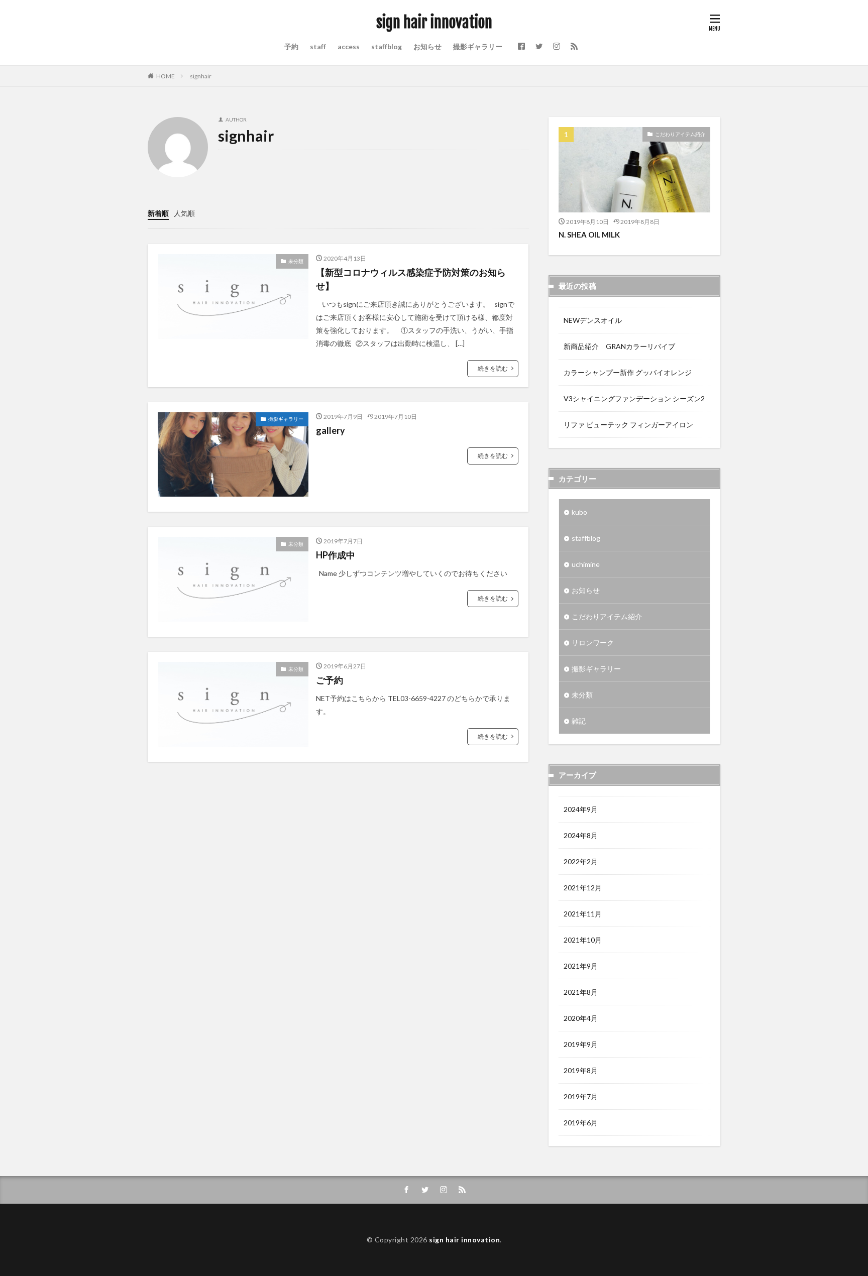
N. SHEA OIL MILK (589, 234)
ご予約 (329, 679)
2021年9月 (581, 966)
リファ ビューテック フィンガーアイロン (628, 424)
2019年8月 (581, 1070)
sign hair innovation (434, 22)
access (349, 46)
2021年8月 (581, 992)
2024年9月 (581, 809)
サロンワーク (593, 642)
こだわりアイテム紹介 (680, 134)
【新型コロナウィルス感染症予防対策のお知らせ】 (411, 279)
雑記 (579, 721)
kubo (579, 512)
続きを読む (493, 368)
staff (318, 46)
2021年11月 (583, 913)
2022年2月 (581, 861)
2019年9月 (581, 1044)
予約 (291, 46)
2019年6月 (581, 1122)
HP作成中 (335, 554)
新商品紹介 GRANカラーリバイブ (619, 346)
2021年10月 (583, 940)
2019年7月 (581, 1096)
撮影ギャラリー (477, 46)
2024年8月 (581, 835)
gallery (330, 430)
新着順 (158, 213)
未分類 (295, 261)
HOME (165, 76)
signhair (200, 76)
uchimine (586, 564)
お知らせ (427, 46)
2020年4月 (581, 1018)
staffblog (386, 46)
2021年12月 (583, 887)
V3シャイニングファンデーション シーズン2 (634, 398)
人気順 (184, 213)
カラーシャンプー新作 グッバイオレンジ (628, 372)
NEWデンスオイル (593, 320)
